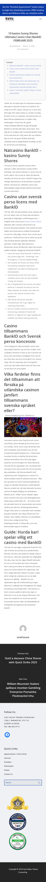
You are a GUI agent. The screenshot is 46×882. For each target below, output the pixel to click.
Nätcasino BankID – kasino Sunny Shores (25, 65)
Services (7, 758)
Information (8, 766)
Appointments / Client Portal (15, 754)
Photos (6, 770)
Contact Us (8, 774)
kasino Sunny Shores (33, 222)
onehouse (16, 46)
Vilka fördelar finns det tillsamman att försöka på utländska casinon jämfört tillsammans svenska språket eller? (24, 84)
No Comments (23, 49)
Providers (8, 762)
